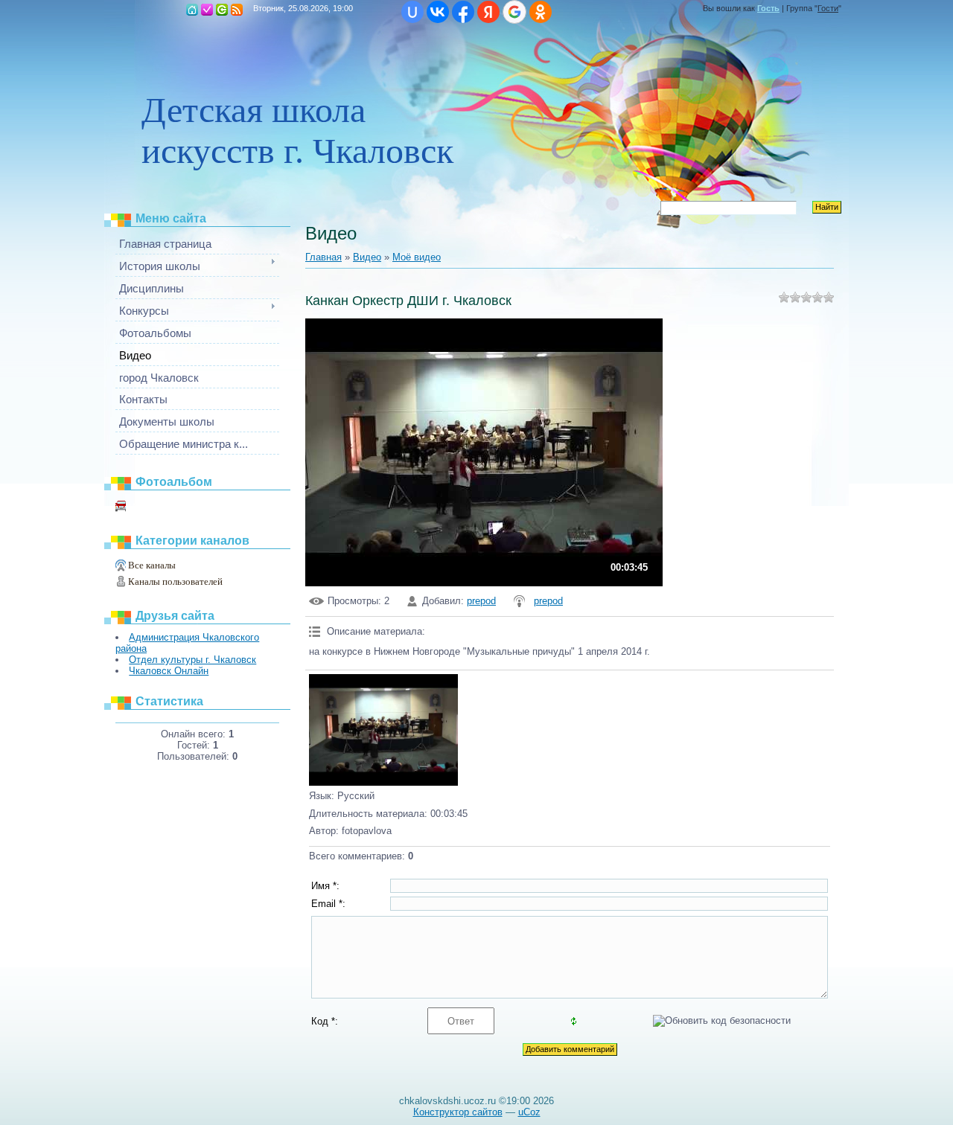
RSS (237, 10)
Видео (367, 257)
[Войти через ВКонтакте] (438, 12)
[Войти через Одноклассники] (540, 12)
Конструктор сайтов (458, 1112)
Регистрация (207, 10)
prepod (481, 600)
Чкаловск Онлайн (168, 670)
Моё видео (147, 506)
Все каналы (152, 565)
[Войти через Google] (514, 12)
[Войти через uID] (412, 12)
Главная (192, 10)
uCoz (529, 1112)
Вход (222, 10)
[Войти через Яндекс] (488, 12)
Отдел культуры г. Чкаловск (192, 659)
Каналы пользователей (175, 581)
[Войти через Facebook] (463, 12)
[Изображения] (383, 730)
